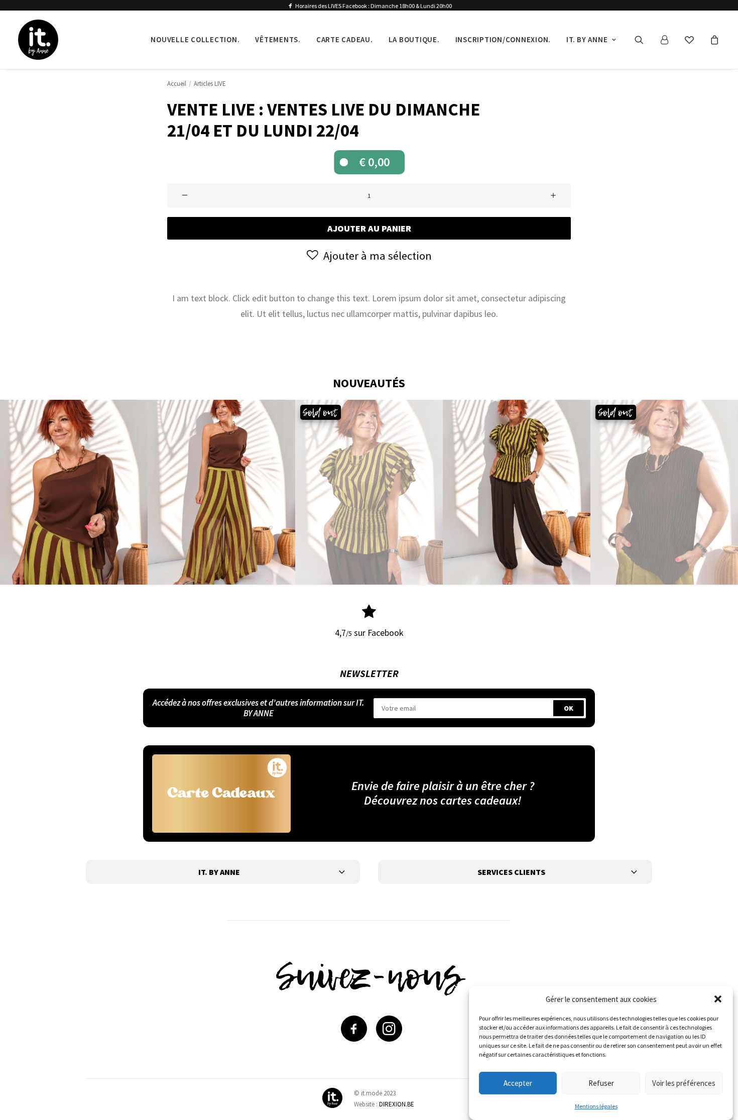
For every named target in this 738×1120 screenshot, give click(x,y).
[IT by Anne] (38, 40)
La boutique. (414, 39)
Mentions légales (596, 1106)
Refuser (601, 1082)
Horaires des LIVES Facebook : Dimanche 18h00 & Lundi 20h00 (373, 6)
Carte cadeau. (344, 39)
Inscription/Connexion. (503, 39)
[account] (668, 40)
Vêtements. (278, 39)
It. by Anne (586, 39)
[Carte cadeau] (221, 793)
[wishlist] (693, 40)
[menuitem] (195, 40)
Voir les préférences (683, 1082)
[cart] (713, 40)
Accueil (176, 83)
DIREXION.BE (396, 1104)
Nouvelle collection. (195, 39)
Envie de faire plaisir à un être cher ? (442, 786)
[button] (718, 999)
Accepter (518, 1082)
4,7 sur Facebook (369, 632)
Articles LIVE (210, 83)
